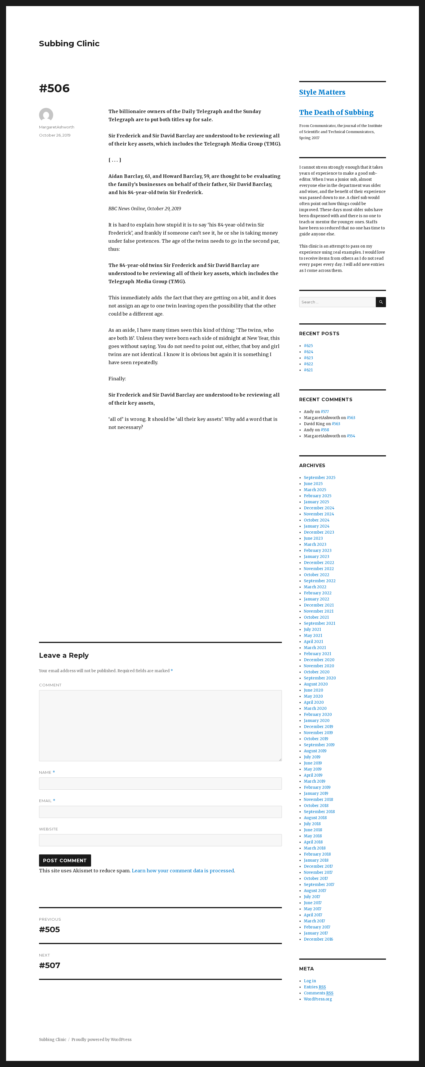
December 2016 (318, 939)
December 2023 (319, 532)
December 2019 (318, 726)
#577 (325, 411)
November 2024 (319, 514)
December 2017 (318, 866)
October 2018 (316, 805)
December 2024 (319, 508)
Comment (50, 685)
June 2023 (313, 538)
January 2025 (316, 502)
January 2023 (316, 556)
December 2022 (319, 562)
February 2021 (317, 653)
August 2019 (315, 751)
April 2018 (313, 842)
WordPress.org (318, 999)
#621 (308, 370)
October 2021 (316, 617)
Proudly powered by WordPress (101, 1039)
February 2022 (318, 593)
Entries (315, 987)
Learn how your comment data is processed (183, 870)
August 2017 (315, 890)
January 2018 (316, 860)
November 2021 (318, 611)
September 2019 (319, 744)
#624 (308, 351)
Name (47, 772)
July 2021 (312, 629)
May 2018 (313, 836)
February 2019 (317, 787)
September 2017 (319, 884)
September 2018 (319, 811)
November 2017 (318, 872)
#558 (325, 429)
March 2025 (315, 489)
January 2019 (316, 793)
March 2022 (315, 587)
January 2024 (317, 526)
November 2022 (319, 568)
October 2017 (316, 878)
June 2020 (313, 690)
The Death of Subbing (336, 112)
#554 (351, 436)
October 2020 (317, 672)
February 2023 (318, 550)
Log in (310, 980)
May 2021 (313, 635)
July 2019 (312, 757)
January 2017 (316, 933)
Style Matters (322, 92)
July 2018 (312, 823)
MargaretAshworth (56, 127)
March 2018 (315, 848)
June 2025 (313, 483)
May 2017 (312, 908)
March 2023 (315, 544)
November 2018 (318, 799)
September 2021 (319, 623)
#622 (308, 364)
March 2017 (314, 921)
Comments (318, 993)
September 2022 (320, 580)
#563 (351, 417)
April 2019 (313, 775)
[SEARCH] (381, 302)
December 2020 (319, 659)
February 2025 (317, 495)
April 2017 (313, 915)
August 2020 (316, 684)
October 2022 (316, 574)
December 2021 (319, 605)
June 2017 (312, 902)
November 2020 (319, 666)
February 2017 (317, 927)
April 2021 (313, 641)
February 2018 (317, 854)
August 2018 (315, 817)
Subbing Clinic (69, 43)
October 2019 (316, 738)
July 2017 (312, 896)
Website (48, 829)
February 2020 (318, 714)
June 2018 (313, 830)
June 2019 (313, 763)
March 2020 (315, 708)
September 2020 (320, 678)
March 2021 (315, 647)
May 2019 (312, 769)
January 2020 (317, 720)
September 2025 (319, 477)
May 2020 (313, 696)
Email (47, 800)
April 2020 (314, 702)
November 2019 (318, 732)
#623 (308, 357)
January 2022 (316, 599)
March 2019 (314, 781)
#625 (308, 345)
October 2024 (317, 520)
